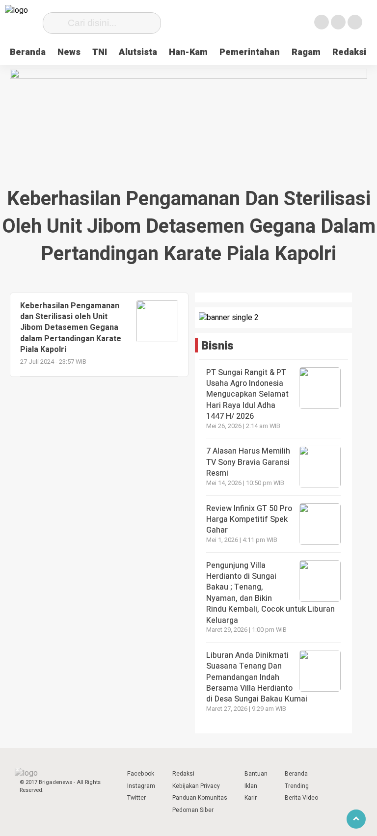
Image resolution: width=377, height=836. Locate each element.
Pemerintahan (249, 52)
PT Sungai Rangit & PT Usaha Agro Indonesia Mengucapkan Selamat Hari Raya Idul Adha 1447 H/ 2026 (247, 395)
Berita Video (301, 797)
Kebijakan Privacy (196, 786)
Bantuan (256, 773)
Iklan (250, 786)
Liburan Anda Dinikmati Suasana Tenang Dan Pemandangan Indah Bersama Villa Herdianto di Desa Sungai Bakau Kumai (257, 677)
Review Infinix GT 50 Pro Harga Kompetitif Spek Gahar (249, 520)
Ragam (306, 52)
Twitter (136, 797)
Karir (250, 797)
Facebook (140, 773)
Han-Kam (188, 52)
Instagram (141, 786)
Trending (297, 786)
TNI (99, 52)
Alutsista (138, 52)
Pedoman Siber (193, 810)
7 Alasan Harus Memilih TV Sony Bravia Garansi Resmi (248, 462)
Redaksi (349, 52)
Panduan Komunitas (199, 797)
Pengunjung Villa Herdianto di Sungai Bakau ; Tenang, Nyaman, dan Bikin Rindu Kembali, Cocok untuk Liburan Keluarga (270, 593)
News (69, 52)
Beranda (28, 52)
